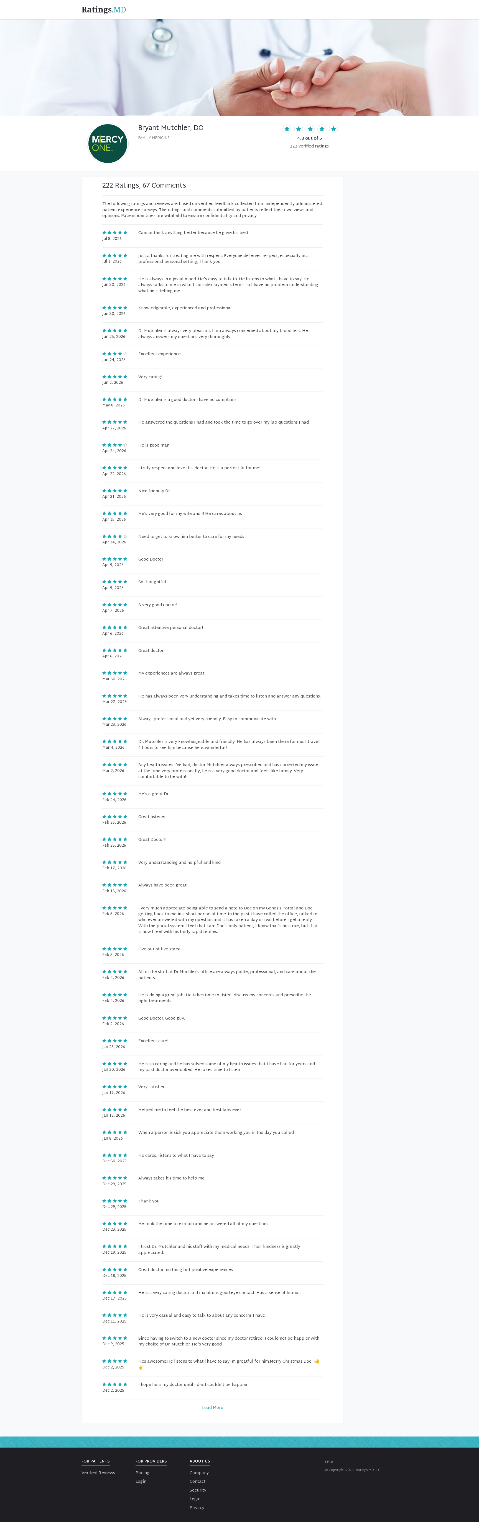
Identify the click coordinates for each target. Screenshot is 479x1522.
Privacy (197, 1508)
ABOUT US (200, 1461)
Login (141, 1481)
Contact (197, 1481)
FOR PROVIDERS (151, 1461)
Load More (212, 1408)
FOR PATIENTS (95, 1461)
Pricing (142, 1473)
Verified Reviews (98, 1473)
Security (198, 1490)
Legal (195, 1499)
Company (199, 1473)
